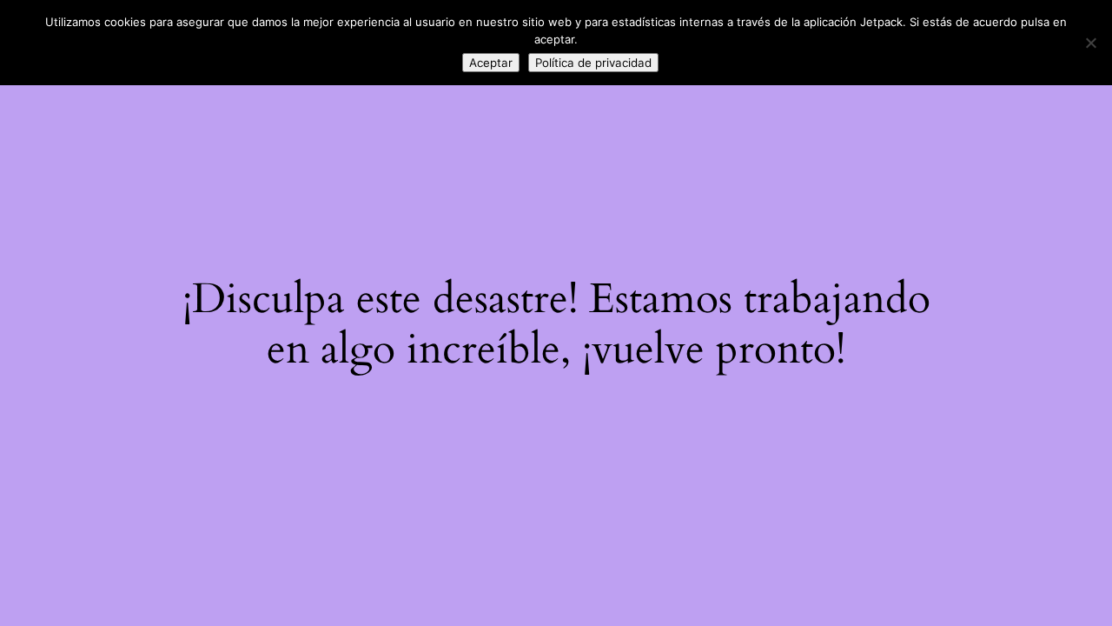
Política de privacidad (593, 63)
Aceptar (491, 63)
